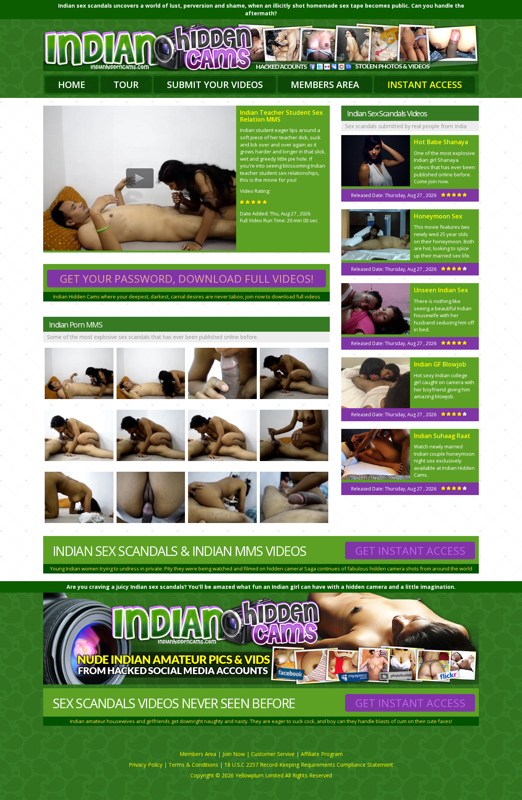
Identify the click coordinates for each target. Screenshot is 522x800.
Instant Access (424, 84)
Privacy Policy (145, 764)
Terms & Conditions (193, 764)
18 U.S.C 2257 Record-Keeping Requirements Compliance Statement (308, 764)
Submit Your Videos (215, 84)
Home (71, 84)
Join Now (233, 754)
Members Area (325, 84)
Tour (126, 84)
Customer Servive (273, 754)
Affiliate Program (322, 754)
